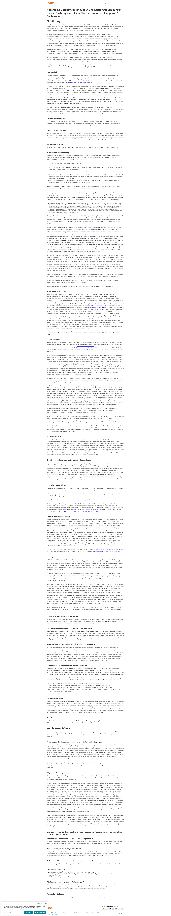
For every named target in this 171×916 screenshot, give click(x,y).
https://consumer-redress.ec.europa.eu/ (89, 511)
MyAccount (120, 3)
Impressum (54, 914)
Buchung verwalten (106, 3)
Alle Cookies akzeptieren (40, 912)
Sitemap (48, 914)
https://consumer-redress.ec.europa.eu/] (68, 511)
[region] (24, 908)
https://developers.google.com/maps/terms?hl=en (106, 551)
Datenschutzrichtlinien (102, 912)
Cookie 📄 (22, 908)
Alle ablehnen (29, 912)
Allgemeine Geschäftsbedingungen (77, 912)
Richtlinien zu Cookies (91, 912)
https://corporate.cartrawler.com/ (77, 82)
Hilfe (114, 3)
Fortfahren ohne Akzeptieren (41, 903)
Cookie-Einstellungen (7, 912)
